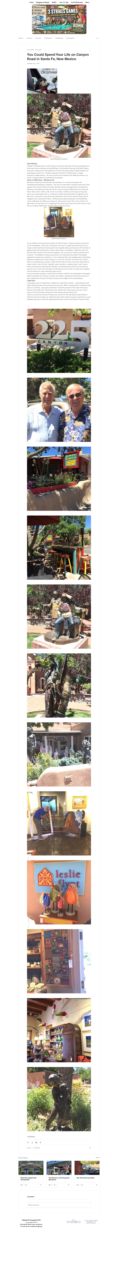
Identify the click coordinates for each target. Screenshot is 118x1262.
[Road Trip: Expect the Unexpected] (30, 1168)
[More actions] (90, 50)
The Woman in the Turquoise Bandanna (59, 1179)
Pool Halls (38, 38)
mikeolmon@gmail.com (75, 1222)
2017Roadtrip (48, 38)
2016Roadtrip (59, 38)
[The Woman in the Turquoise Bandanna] (59, 1168)
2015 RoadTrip (70, 38)
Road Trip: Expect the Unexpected (28, 1179)
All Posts (20, 38)
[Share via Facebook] (28, 1142)
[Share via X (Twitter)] (32, 1142)
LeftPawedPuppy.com (91, 1223)
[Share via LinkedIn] (36, 1142)
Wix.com (40, 1226)
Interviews (29, 38)
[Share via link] (40, 1142)
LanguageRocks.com (91, 1221)
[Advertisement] (52, 1250)
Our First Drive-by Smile (85, 1178)
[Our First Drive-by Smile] (87, 1168)
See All (98, 1157)
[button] (97, 38)
